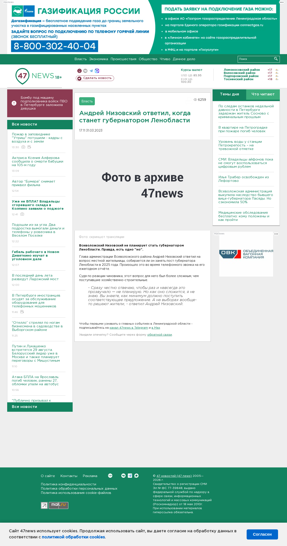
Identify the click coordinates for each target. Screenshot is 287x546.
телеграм (91, 71)
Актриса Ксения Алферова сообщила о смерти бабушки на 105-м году (37, 164)
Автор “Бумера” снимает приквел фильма (33, 186)
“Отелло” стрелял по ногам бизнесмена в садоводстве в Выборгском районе (37, 329)
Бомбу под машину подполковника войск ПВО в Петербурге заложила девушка (44, 103)
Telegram (130, 475)
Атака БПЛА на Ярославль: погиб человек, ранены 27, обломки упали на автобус (35, 383)
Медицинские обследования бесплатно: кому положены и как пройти (243, 216)
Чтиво (165, 59)
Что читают (263, 94)
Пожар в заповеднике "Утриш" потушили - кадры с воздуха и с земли (37, 141)
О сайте (48, 476)
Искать (276, 58)
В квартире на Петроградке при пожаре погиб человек (242, 129)
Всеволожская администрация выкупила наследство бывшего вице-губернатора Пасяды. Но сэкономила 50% (245, 197)
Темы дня (229, 94)
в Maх (156, 328)
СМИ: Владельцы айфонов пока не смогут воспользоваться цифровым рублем (245, 163)
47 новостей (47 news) (174, 476)
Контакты (68, 476)
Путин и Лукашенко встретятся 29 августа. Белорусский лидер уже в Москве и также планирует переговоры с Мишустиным (36, 356)
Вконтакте (123, 475)
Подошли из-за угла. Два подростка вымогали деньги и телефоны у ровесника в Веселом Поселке (38, 233)
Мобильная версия (79, 71)
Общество (148, 59)
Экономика (98, 59)
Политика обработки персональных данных (79, 488)
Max (136, 475)
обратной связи (159, 335)
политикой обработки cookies (73, 537)
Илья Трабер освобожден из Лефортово (243, 179)
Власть (80, 59)
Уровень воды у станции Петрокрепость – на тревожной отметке (240, 145)
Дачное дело (184, 59)
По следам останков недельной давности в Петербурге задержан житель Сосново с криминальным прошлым (246, 112)
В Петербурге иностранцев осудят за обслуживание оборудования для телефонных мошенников (36, 303)
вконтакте (85, 71)
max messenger (97, 71)
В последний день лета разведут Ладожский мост (35, 280)
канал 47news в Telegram (129, 328)
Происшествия (123, 59)
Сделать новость (97, 78)
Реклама (90, 476)
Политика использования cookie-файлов (76, 492)
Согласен (262, 534)
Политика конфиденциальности (68, 484)
